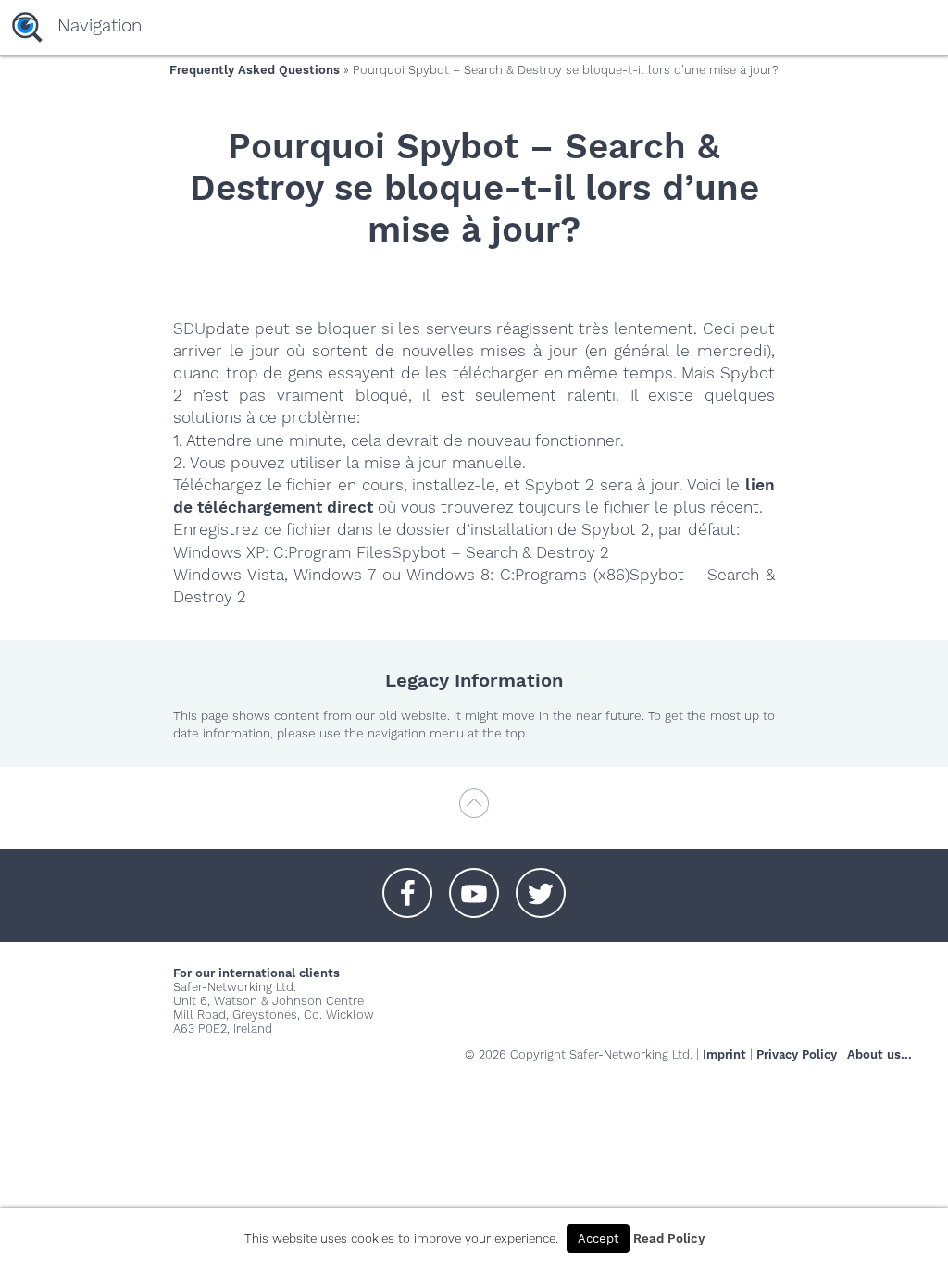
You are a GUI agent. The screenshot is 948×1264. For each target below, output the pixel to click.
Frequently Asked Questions (254, 70)
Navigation (99, 25)
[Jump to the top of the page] (474, 812)
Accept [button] (598, 1238)
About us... (879, 1054)
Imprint (724, 1054)
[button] (407, 883)
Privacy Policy (796, 1054)
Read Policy (669, 1238)
